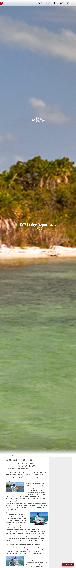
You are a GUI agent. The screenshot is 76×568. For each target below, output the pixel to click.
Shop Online (14, 2)
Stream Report (55, 3)
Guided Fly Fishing (28, 2)
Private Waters (35, 2)
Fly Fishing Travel (21, 2)
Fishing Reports (13, 455)
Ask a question (69, 564)
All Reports (20, 455)
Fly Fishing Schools (40, 3)
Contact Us (68, 3)
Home (7, 455)
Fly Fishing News (62, 3)
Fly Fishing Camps (48, 3)
